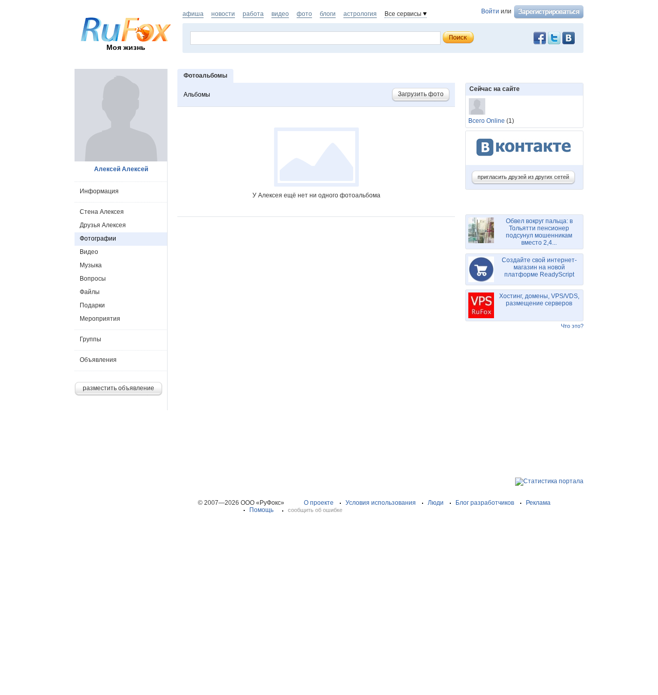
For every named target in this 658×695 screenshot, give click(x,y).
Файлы (90, 292)
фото (304, 13)
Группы (90, 339)
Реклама (538, 502)
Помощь (261, 510)
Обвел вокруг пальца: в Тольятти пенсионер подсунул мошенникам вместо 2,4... (539, 231)
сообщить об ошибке (315, 510)
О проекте (319, 502)
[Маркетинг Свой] (477, 106)
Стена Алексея (102, 211)
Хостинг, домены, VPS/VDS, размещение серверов (539, 299)
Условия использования (380, 502)
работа (253, 13)
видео (280, 13)
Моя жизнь (125, 47)
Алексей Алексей (121, 169)
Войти (490, 11)
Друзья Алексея (103, 225)
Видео (89, 251)
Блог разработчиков (484, 502)
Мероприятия (100, 318)
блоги (328, 13)
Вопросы (93, 278)
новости (223, 13)
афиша (193, 13)
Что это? (572, 326)
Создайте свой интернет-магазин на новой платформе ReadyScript (539, 267)
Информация (99, 191)
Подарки (92, 305)
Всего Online (486, 120)
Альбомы (197, 94)
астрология (360, 13)
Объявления (98, 359)
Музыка (91, 265)
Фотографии (98, 238)
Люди (436, 502)
